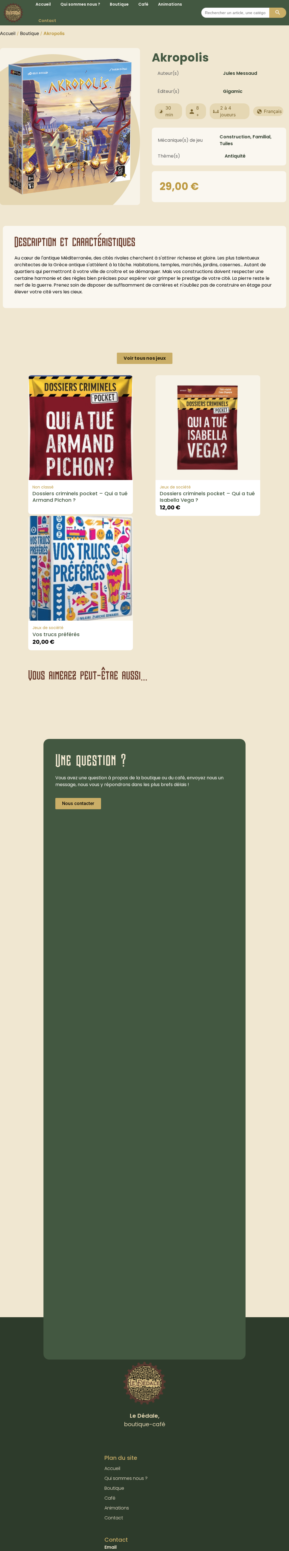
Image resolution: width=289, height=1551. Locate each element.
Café (109, 1498)
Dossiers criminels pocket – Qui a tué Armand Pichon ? (80, 496)
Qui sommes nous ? (126, 1478)
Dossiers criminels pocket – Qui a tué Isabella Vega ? (207, 496)
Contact (47, 20)
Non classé (43, 487)
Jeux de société (175, 487)
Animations (116, 1508)
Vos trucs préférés (56, 634)
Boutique (29, 33)
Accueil (8, 33)
